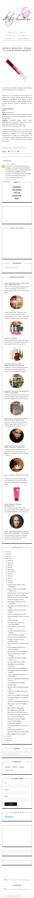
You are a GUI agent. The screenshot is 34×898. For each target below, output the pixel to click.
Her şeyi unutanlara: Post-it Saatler (16, 662)
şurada (23, 130)
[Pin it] (18, 151)
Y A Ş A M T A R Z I (23, 38)
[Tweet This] (9, 151)
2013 (7, 558)
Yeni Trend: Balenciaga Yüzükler (15, 635)
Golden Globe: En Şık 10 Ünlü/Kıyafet (17, 668)
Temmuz (10, 571)
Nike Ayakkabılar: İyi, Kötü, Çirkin (16, 734)
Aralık (9, 560)
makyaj (14, 147)
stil (11, 770)
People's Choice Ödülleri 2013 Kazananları (18, 695)
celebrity (14, 767)
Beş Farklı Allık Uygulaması (14, 723)
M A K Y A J (22, 32)
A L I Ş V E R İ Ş (22, 35)
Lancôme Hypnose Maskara (14, 721)
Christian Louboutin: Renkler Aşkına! (16, 637)
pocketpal (18, 147)
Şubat (9, 580)
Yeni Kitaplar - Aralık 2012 (16, 312)
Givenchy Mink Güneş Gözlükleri (16, 683)
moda (7, 770)
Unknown (8, 164)
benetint (8, 147)
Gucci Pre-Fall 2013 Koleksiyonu (15, 717)
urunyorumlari (24, 147)
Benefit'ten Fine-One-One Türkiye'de (17, 651)
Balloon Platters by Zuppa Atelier (15, 708)
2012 (7, 736)
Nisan (9, 576)
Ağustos (10, 569)
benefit (5, 147)
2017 (7, 552)
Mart (9, 578)
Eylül (9, 567)
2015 (7, 554)
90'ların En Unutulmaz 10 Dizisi (15, 599)
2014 (7, 556)
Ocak (9, 582)
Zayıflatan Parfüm (11, 685)
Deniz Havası (7, 267)
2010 (7, 740)
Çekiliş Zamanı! (11, 338)
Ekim (9, 565)
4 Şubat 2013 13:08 (10, 179)
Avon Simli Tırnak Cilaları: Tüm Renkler (17, 714)
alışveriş (7, 767)
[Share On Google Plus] (15, 151)
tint (20, 147)
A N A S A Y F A (12, 32)
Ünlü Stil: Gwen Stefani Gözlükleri (16, 719)
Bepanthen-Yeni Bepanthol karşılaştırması (18, 701)
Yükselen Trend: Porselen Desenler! (16, 614)
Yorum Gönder (6, 181)
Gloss (11, 147)
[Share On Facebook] (12, 151)
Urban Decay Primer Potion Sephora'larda (18, 732)
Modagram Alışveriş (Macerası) (15, 729)
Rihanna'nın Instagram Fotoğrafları (16, 595)
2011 (7, 738)
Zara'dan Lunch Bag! (12, 620)
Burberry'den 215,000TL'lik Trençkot (17, 712)
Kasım (9, 563)
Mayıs (9, 574)
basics (3, 147)
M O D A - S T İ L (10, 38)
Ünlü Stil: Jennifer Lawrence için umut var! (18, 593)
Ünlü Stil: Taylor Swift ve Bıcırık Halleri (17, 597)
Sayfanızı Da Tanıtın (14, 267)
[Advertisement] (12, 836)
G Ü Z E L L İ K (11, 35)
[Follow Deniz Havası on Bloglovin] (9, 817)
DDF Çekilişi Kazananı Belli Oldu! (16, 710)
